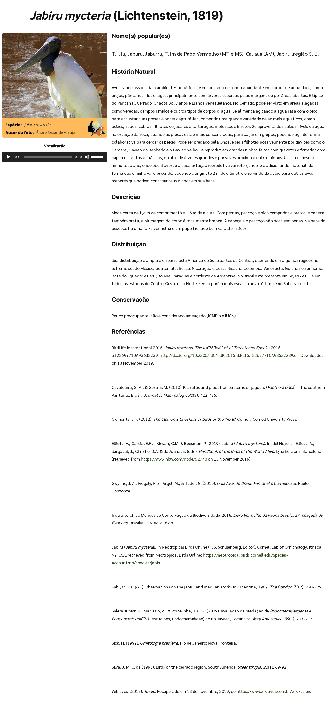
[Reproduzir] (8, 157)
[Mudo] (87, 157)
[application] (54, 157)
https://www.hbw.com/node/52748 (174, 459)
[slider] (97, 156)
